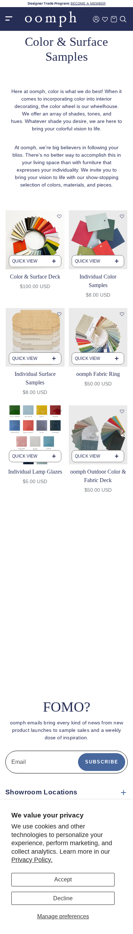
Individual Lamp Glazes (35, 472)
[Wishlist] (105, 19)
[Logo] (50, 19)
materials (73, 185)
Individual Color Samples (97, 281)
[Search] (123, 19)
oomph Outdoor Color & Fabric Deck (98, 476)
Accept (63, 879)
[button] (59, 217)
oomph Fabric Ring (98, 374)
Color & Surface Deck (35, 277)
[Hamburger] (8, 19)
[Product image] (35, 239)
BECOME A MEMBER (88, 3)
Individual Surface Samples (35, 378)
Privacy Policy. (31, 859)
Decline (63, 898)
